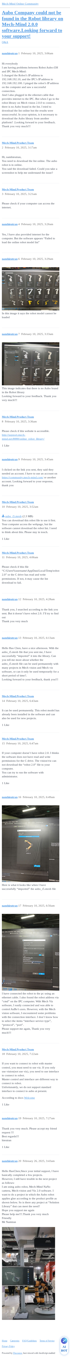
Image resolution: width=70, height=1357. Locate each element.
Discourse (17, 1353)
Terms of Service (47, 1340)
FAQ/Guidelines (29, 1340)
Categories (14, 1340)
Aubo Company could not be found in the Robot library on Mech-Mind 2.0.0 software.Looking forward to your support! (32, 24)
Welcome (29, 1097)
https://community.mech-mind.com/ (22, 477)
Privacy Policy (8, 1346)
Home (4, 1340)
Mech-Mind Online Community (20, 3)
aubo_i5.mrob (13, 516)
